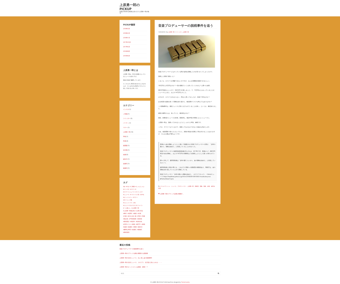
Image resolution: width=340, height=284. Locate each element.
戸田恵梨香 (133, 219)
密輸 (201, 186)
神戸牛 (139, 224)
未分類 (125, 150)
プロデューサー (182, 186)
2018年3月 (126, 29)
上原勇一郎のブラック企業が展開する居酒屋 (172, 194)
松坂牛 (133, 221)
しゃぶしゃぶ (140, 186)
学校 (124, 136)
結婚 (124, 155)
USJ (128, 186)
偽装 (135, 213)
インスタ (126, 109)
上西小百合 (139, 211)
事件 (125, 213)
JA (124, 186)
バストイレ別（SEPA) (137, 194)
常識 (124, 141)
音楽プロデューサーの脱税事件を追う (132, 249)
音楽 (159, 188)
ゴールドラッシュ (165, 186)
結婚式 (130, 227)
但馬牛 (130, 213)
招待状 (140, 219)
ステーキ (133, 189)
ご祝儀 (125, 114)
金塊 (208, 186)
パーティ (126, 123)
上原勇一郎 (171, 32)
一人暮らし (127, 208)
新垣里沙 (126, 221)
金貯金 (213, 186)
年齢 (143, 216)
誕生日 (125, 159)
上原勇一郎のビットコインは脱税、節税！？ (134, 267)
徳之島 (126, 219)
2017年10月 (127, 42)
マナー (125, 127)
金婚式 (125, 164)
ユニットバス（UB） (130, 203)
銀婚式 (125, 168)
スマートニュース (129, 192)
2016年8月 (126, 51)
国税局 (197, 186)
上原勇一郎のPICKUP (130, 6)
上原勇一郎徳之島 (129, 211)
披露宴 (125, 145)
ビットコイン (128, 197)
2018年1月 (126, 38)
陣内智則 (126, 232)
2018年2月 (126, 33)
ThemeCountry (185, 282)
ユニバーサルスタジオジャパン (133, 205)
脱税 (205, 186)
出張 (139, 213)
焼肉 (133, 224)
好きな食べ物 (132, 216)
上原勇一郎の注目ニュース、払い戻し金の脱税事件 (136, 258)
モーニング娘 (128, 200)
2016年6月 (126, 56)
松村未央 (139, 221)
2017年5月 (126, 47)
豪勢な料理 (127, 229)
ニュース (173, 186)
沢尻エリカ (127, 224)
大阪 (125, 216)
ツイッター (179, 32)
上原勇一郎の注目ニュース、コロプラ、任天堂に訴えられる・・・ (141, 262)
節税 (143, 224)
